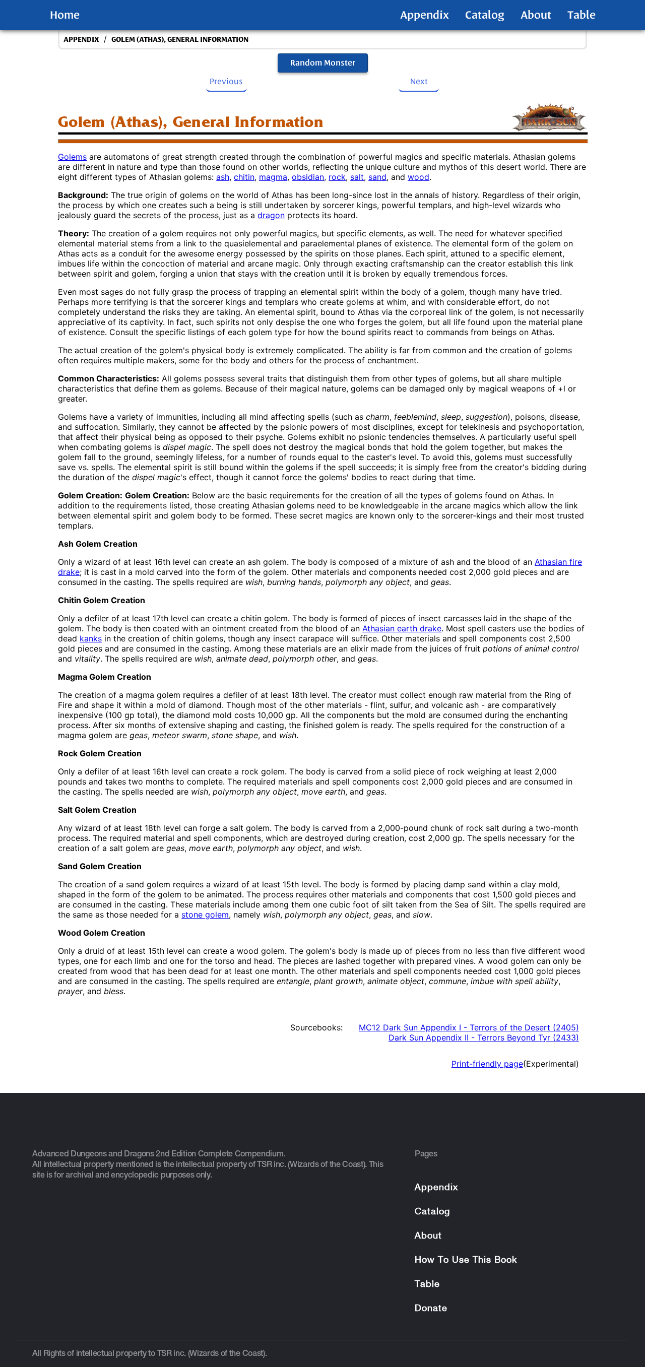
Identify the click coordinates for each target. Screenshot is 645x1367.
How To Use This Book (466, 1260)
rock (337, 177)
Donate (431, 1309)
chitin (244, 177)
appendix (81, 39)
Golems (72, 157)
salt (357, 177)
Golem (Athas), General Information (179, 39)
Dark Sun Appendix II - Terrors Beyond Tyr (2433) (484, 1037)
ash (222, 177)
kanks (91, 638)
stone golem (205, 914)
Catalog (484, 15)
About (536, 15)
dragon (271, 215)
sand (377, 177)
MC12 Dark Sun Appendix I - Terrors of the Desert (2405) (469, 1027)
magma (273, 177)
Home (65, 15)
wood (418, 177)
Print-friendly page (487, 1064)
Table (581, 15)
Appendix (424, 15)
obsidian (308, 177)
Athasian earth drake (401, 628)
